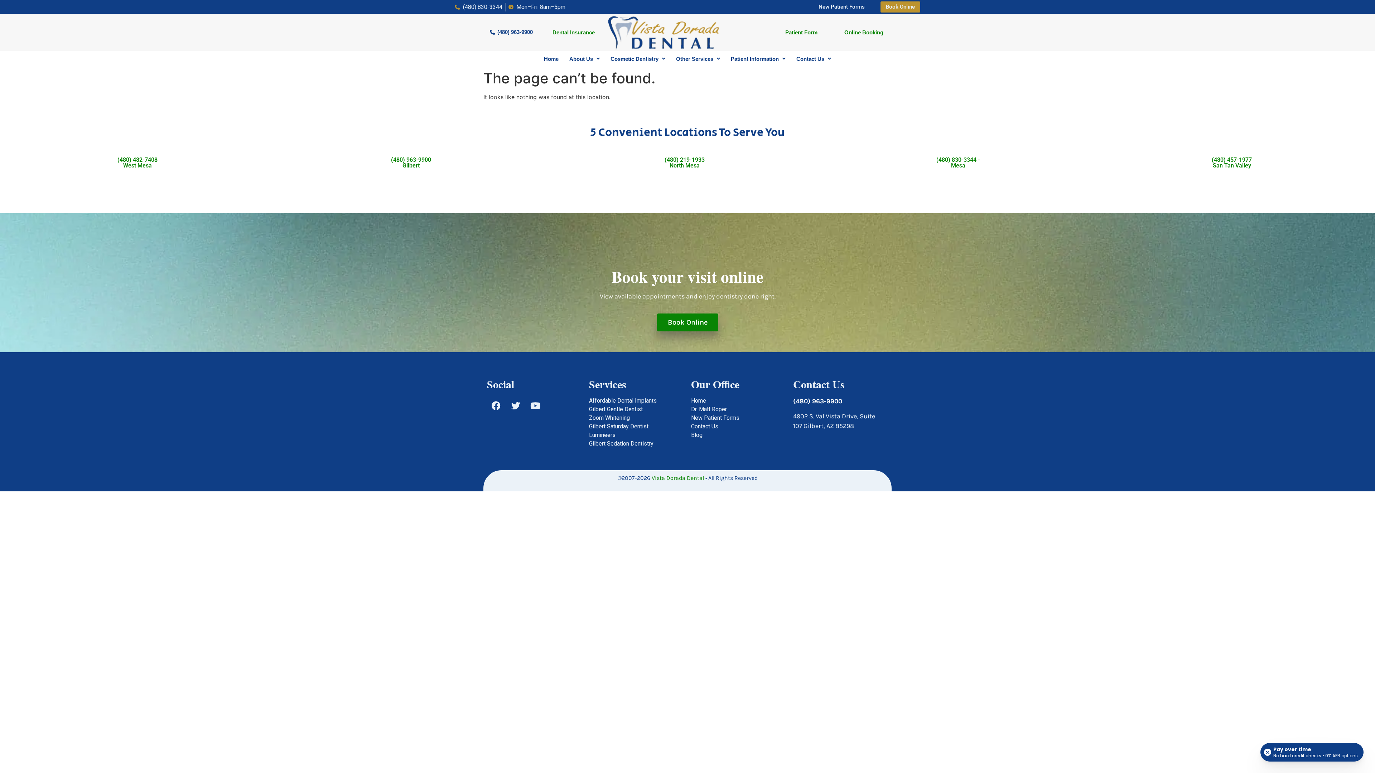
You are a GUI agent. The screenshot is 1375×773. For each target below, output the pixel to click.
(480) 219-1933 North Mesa (685, 162)
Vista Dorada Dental (678, 478)
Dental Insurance (574, 32)
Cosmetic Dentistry (634, 59)
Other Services (694, 59)
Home (551, 59)
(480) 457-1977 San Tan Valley (1232, 162)
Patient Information (755, 59)
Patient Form (801, 32)
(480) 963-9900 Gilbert (411, 162)
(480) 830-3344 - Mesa (958, 162)
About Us (581, 59)
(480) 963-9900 (817, 401)
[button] (584, 59)
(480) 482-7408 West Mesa (137, 162)
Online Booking (863, 32)
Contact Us (810, 59)
